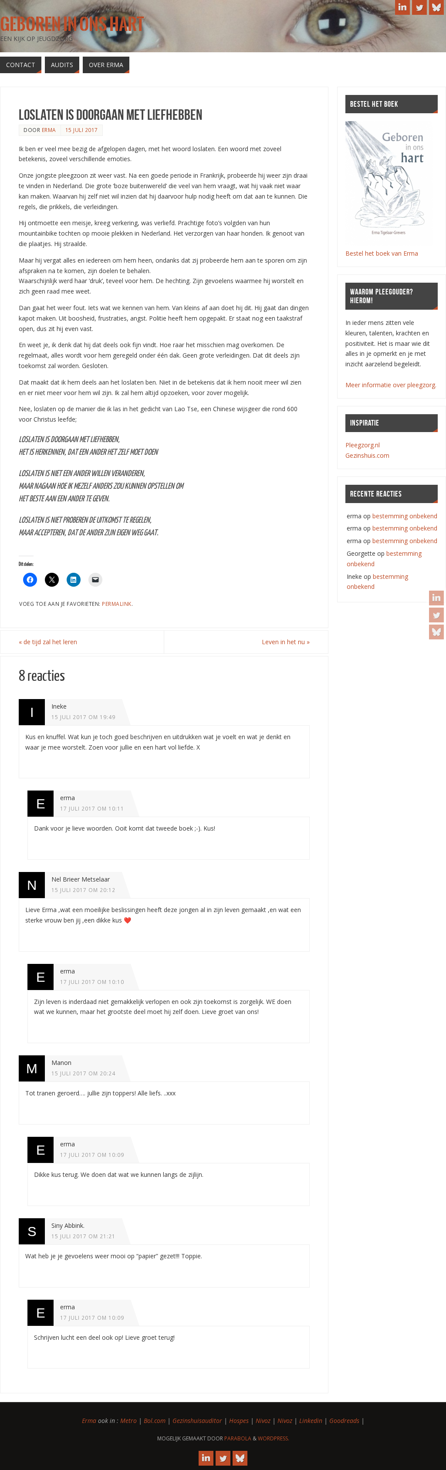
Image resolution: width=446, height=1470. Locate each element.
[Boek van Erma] (388, 243)
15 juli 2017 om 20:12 (83, 889)
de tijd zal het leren (48, 642)
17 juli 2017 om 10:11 (92, 808)
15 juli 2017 (81, 129)
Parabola (237, 1438)
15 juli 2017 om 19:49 (83, 716)
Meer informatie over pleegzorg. (390, 385)
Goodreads (344, 1420)
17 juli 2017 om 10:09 (92, 1154)
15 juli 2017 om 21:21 (83, 1236)
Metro (128, 1420)
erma (49, 129)
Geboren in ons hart (72, 24)
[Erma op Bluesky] (436, 632)
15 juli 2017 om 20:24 (83, 1073)
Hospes (239, 1420)
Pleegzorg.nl (362, 445)
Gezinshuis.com (367, 455)
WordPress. (273, 1438)
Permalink (117, 603)
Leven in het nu (286, 642)
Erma (89, 1420)
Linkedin (310, 1420)
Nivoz (263, 1420)
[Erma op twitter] (436, 615)
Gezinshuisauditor (197, 1420)
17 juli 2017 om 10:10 (92, 981)
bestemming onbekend (404, 516)
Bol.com (155, 1420)
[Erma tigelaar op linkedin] (436, 598)
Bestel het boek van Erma (381, 253)
